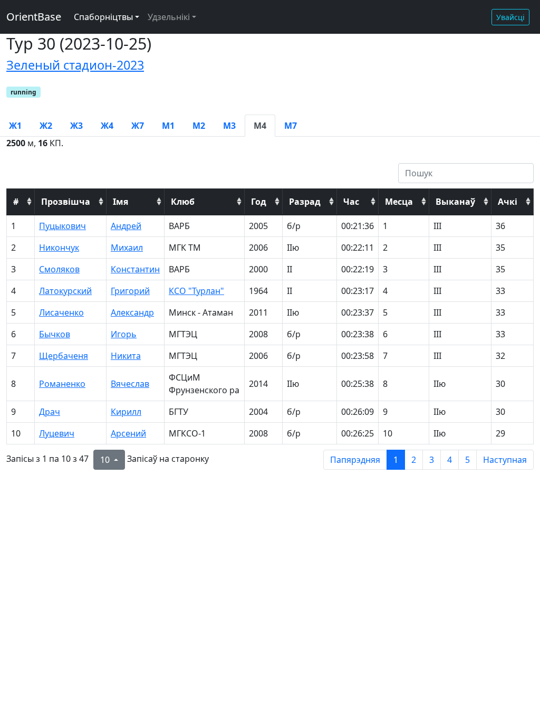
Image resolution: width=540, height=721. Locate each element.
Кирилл (126, 412)
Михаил (127, 247)
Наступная (505, 460)
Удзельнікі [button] (169, 17)
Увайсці (510, 17)
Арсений (128, 433)
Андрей (126, 226)
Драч (49, 412)
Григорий (130, 291)
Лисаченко (61, 312)
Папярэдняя (355, 460)
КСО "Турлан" (196, 291)
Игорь (124, 334)
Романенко (62, 384)
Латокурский (65, 291)
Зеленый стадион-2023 (75, 64)
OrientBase (33, 17)
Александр (132, 312)
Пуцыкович (62, 226)
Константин (135, 269)
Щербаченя (63, 356)
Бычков (54, 334)
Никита (126, 356)
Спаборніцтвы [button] (103, 17)
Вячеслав (130, 384)
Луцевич (56, 433)
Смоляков (59, 269)
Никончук (59, 247)
